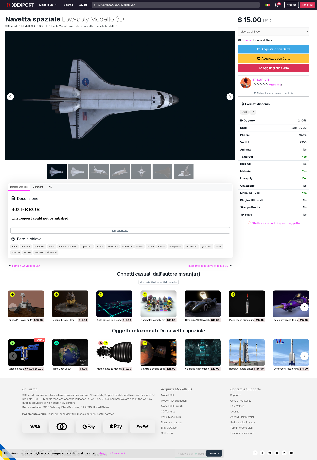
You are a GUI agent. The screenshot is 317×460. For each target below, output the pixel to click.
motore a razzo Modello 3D (111, 368)
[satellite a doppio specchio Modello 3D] (158, 352)
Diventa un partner (171, 422)
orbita (99, 246)
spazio (16, 252)
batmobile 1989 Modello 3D (199, 320)
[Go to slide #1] (57, 171)
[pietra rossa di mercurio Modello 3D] (247, 303)
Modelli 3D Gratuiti (172, 406)
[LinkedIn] (284, 453)
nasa (52, 246)
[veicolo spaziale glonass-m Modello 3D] (26, 352)
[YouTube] (291, 453)
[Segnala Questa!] (39, 313)
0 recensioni (275, 84)
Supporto (235, 395)
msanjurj (261, 79)
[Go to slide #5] (141, 171)
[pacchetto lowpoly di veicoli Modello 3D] (158, 303)
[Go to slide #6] (162, 171)
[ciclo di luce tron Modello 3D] (114, 303)
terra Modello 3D (62, 368)
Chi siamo (29, 389)
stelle (150, 246)
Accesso (292, 4)
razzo (27, 252)
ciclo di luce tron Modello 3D (112, 320)
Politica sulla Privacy (242, 422)
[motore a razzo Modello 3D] (114, 352)
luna (14, 246)
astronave (191, 246)
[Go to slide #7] (184, 171)
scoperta (40, 246)
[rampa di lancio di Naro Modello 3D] (247, 352)
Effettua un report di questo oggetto (276, 223)
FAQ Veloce (237, 406)
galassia (206, 246)
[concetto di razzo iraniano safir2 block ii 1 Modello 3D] (291, 352)
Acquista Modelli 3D (176, 389)
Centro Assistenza (240, 400)
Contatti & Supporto (245, 389)
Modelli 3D (167, 395)
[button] (304, 307)
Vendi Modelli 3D (171, 417)
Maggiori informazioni (111, 453)
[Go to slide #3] (99, 171)
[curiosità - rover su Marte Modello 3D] (26, 303)
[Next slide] (230, 96)
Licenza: (247, 40)
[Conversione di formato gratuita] (253, 112)
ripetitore (87, 246)
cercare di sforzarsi (46, 252)
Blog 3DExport (169, 427)
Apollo (139, 246)
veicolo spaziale (68, 246)
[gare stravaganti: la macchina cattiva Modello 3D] (291, 303)
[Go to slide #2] (78, 171)
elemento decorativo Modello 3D (208, 266)
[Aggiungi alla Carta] (32, 313)
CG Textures (168, 411)
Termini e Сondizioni (241, 427)
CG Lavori (167, 433)
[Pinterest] (269, 453)
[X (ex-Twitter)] (262, 453)
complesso (175, 246)
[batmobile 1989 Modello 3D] (203, 303)
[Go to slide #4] (120, 171)
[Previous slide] (10, 96)
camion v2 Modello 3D (26, 266)
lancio (161, 246)
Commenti (38, 186)
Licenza (234, 411)
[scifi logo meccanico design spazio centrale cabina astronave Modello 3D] (203, 352)
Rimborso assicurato (242, 433)
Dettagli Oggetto (19, 186)
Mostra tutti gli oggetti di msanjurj (158, 282)
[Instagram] (255, 453)
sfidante (127, 246)
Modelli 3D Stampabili (174, 400)
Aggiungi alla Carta (275, 68)
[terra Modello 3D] (70, 352)
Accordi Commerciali (242, 417)
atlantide (113, 246)
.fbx (244, 112)
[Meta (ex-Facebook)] (277, 453)
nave (218, 246)
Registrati (307, 4)
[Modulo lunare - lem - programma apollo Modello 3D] (70, 303)
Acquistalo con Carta (275, 49)
